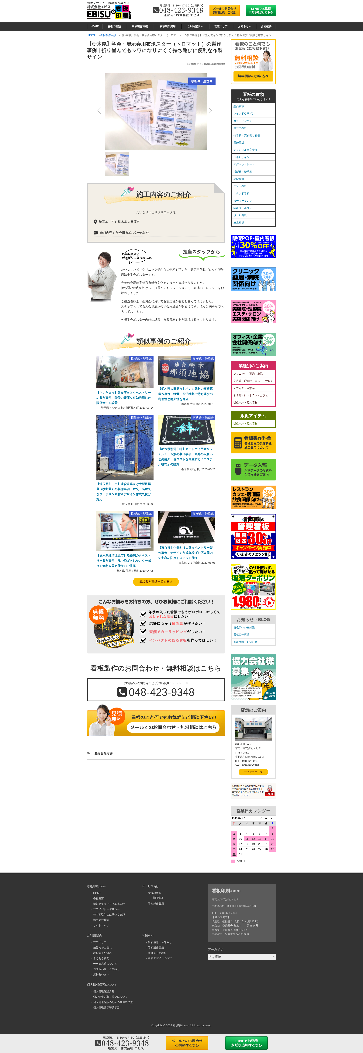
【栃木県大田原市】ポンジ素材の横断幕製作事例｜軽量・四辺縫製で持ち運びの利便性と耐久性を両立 (185, 393)
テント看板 (240, 186)
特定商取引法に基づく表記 (109, 914)
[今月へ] (266, 818)
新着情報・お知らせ (245, 641)
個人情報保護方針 (103, 991)
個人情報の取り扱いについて (110, 996)
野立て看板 (240, 128)
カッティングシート (245, 120)
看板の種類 (114, 26)
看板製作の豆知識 (244, 627)
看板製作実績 (140, 26)
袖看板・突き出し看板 (246, 135)
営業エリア (221, 26)
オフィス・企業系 (244, 388)
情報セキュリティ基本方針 (109, 903)
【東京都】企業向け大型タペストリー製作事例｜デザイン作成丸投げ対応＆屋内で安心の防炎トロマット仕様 (185, 552)
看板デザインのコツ (160, 958)
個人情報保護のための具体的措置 (113, 1002)
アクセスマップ (253, 772)
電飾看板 (238, 142)
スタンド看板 (241, 193)
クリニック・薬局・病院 (248, 373)
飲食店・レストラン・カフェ (250, 395)
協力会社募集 (101, 919)
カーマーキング (242, 200)
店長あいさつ (101, 974)
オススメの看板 (157, 952)
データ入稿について (105, 963)
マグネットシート (244, 164)
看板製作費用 (168, 26)
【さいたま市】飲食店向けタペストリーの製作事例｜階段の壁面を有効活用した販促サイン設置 (123, 397)
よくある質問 (101, 958)
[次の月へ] (272, 818)
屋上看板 (238, 222)
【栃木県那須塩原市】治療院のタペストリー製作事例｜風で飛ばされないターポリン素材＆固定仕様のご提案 (123, 560)
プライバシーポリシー (106, 909)
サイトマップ (101, 925)
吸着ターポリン (242, 208)
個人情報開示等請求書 (106, 1007)
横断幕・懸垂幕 (242, 171)
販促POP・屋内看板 (245, 402)
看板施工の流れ (102, 952)
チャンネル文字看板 (245, 149)
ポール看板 (240, 215)
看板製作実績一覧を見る (156, 581)
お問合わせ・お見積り (106, 969)
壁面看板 (238, 106)
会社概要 (266, 26)
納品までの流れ (102, 947)
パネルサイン (241, 157)
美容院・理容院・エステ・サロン (253, 380)
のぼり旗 (238, 178)
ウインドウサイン (244, 113)
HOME (95, 26)
